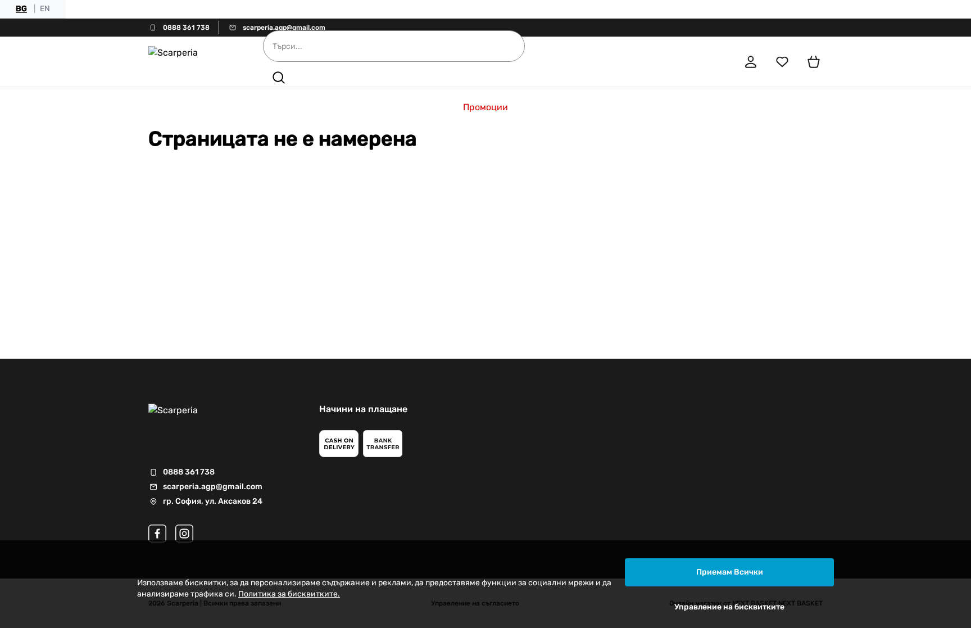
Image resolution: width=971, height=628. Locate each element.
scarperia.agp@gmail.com (284, 27)
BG (21, 8)
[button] (278, 77)
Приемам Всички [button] (729, 572)
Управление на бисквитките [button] (729, 607)
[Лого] (190, 62)
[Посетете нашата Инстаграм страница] (184, 534)
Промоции (485, 107)
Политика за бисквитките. (289, 594)
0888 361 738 (186, 27)
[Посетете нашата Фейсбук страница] (157, 534)
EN (45, 8)
